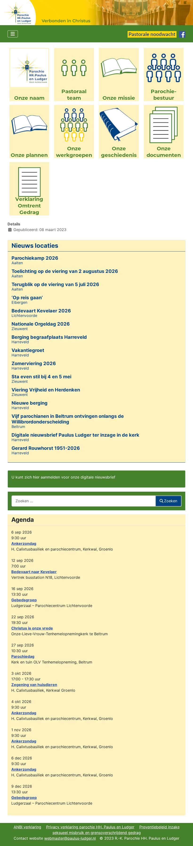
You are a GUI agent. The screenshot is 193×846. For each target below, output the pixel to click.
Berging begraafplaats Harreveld (49, 337)
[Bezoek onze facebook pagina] (182, 34)
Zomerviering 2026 (34, 363)
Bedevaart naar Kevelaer (34, 571)
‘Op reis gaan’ (27, 297)
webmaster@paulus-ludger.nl (70, 838)
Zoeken (170, 501)
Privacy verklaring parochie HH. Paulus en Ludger (90, 827)
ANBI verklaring (27, 827)
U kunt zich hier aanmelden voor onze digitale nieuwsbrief (63, 477)
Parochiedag (22, 656)
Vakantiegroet (28, 350)
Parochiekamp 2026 (35, 258)
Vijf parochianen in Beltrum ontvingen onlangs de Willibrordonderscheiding (68, 419)
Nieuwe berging (30, 403)
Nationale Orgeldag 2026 (41, 324)
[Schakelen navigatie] (13, 33)
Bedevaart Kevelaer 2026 (41, 311)
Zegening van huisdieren (34, 684)
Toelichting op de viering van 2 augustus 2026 (65, 271)
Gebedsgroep (24, 600)
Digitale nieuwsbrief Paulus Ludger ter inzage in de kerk (75, 435)
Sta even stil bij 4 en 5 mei (41, 376)
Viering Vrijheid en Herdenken (46, 390)
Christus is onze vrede (32, 628)
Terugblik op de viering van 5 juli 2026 (55, 284)
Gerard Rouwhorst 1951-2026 (46, 448)
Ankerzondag (23, 543)
